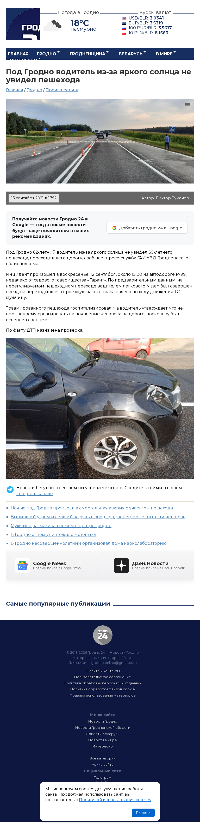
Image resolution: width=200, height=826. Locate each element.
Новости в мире (102, 740)
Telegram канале (34, 493)
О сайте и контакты (102, 671)
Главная (18, 53)
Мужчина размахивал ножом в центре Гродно (61, 525)
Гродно (46, 53)
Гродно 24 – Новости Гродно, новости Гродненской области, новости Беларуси (23, 24)
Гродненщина (87, 53)
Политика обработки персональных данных (102, 683)
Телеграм (102, 777)
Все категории (103, 758)
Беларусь (130, 53)
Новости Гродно (102, 721)
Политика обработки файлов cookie (102, 689)
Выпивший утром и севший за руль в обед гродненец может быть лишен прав (98, 516)
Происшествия (62, 89)
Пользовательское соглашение (102, 677)
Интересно (23, 60)
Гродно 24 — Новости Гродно (103, 635)
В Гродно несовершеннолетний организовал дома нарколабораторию (89, 543)
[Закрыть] (187, 217)
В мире (164, 53)
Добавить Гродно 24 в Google (150, 227)
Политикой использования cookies (115, 799)
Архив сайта (103, 764)
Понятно (143, 813)
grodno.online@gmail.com (114, 662)
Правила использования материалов (103, 695)
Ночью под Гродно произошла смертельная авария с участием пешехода (92, 508)
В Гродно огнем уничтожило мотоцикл (53, 534)
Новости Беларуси (103, 734)
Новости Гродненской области (102, 727)
